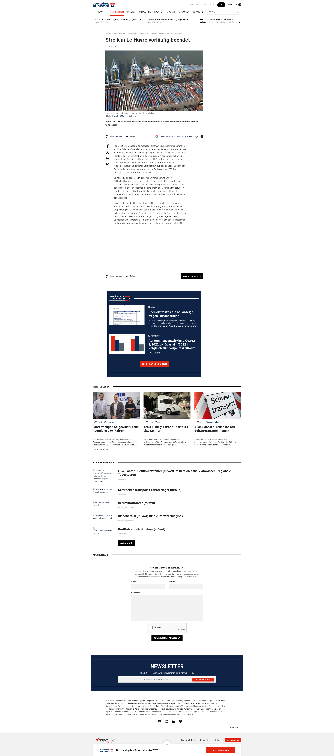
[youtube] (159, 721)
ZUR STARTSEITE (192, 276)
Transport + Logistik (137, 33)
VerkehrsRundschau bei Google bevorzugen (179, 136)
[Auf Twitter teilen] (107, 152)
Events (158, 12)
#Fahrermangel (110, 422)
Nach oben (234, 728)
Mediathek (145, 12)
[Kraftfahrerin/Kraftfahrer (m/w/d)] (103, 531)
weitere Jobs (127, 543)
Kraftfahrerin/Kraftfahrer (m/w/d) (141, 529)
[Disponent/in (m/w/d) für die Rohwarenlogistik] (103, 517)
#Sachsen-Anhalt (212, 422)
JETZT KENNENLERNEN (154, 363)
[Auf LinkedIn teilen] (107, 158)
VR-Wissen (184, 12)
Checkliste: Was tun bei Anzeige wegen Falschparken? (170, 314)
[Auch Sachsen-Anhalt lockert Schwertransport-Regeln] (217, 405)
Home (108, 33)
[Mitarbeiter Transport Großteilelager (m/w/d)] (103, 491)
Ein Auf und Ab (154, 353)
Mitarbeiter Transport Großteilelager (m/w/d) (149, 490)
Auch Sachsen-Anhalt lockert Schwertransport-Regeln (214, 429)
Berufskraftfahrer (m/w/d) (136, 503)
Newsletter (194, 5)
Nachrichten (117, 12)
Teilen (132, 136)
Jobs (212, 5)
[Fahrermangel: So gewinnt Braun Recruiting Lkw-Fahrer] (116, 405)
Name (171, 581)
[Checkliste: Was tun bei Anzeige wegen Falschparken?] (127, 315)
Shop (204, 5)
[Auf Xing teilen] (107, 164)
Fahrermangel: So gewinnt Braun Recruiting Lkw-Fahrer (116, 429)
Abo (221, 5)
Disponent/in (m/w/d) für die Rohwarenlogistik (150, 516)
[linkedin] (173, 721)
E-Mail (133, 581)
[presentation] (239, 22)
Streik (120, 187)
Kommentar (136, 592)
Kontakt (204, 740)
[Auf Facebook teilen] (108, 146)
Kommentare (116, 136)
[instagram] (166, 721)
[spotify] (180, 721)
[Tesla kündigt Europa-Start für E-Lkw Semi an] (167, 405)
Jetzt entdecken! (220, 750)
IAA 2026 (131, 12)
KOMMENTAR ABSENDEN (167, 637)
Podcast (170, 12)
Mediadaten (188, 740)
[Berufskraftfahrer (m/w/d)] (103, 504)
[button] (167, 742)
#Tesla (157, 422)
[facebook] (153, 721)
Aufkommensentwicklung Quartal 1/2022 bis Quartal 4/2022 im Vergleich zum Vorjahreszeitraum (172, 344)
